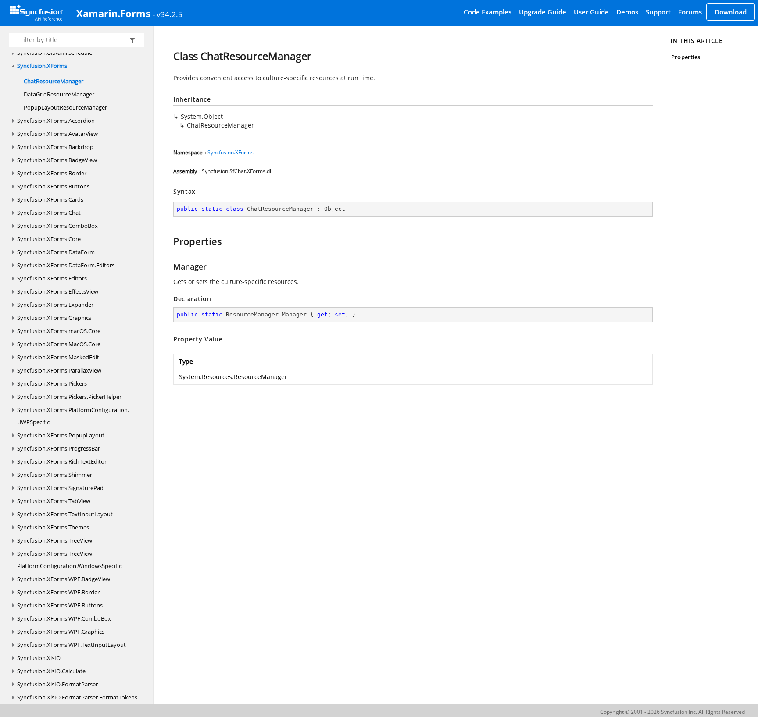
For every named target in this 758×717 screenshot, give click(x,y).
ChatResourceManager (53, 81)
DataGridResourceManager (59, 94)
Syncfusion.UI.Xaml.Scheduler (55, 53)
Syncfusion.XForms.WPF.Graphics (60, 631)
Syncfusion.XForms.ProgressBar (58, 448)
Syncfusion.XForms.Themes (53, 527)
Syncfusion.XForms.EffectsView (57, 291)
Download (731, 11)
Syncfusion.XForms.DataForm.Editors (65, 265)
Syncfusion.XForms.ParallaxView (59, 370)
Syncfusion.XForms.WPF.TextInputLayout (71, 645)
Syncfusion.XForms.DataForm (56, 252)
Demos (627, 11)
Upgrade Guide (542, 11)
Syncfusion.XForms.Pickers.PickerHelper (69, 397)
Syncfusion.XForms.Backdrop (55, 147)
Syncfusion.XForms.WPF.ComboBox (64, 618)
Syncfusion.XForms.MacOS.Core (58, 344)
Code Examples (487, 11)
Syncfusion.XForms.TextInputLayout (65, 514)
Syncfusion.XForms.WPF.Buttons (60, 605)
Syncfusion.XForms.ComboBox (57, 226)
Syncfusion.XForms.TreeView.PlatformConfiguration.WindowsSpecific (69, 560)
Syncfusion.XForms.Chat (49, 213)
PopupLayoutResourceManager (65, 107)
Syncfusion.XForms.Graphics (54, 318)
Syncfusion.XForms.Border (51, 173)
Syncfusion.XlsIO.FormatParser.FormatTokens (77, 697)
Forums (690, 11)
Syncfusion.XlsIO (39, 658)
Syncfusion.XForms (42, 66)
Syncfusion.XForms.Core (49, 239)
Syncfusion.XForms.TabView (53, 501)
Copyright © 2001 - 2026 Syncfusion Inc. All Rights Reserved (672, 712)
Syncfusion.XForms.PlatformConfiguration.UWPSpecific (73, 416)
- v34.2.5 (167, 14)
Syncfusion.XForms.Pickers (52, 383)
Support (658, 11)
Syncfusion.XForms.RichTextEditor (62, 461)
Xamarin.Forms (113, 13)
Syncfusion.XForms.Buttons (53, 186)
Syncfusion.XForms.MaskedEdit (58, 357)
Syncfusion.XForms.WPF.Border (58, 592)
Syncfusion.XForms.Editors (52, 278)
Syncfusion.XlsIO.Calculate (51, 671)
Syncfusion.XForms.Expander (55, 305)
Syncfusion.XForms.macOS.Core (58, 331)
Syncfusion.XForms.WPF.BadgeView (63, 579)
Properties (685, 57)
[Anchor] (169, 241)
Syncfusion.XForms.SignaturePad (60, 488)
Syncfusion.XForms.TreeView (54, 540)
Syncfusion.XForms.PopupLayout (60, 435)
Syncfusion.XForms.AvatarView (57, 134)
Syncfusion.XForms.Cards (50, 199)
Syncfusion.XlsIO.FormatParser (57, 684)
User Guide (591, 11)
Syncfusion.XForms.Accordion (56, 120)
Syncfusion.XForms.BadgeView (57, 160)
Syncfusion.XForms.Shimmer (54, 475)
